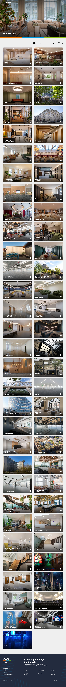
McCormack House (40, 627)
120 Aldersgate (39, 316)
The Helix (37, 239)
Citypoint (37, 355)
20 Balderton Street (9, 336)
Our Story (25, 670)
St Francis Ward (8, 608)
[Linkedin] (3, 662)
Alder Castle (38, 103)
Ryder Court (7, 122)
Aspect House (8, 452)
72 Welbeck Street (40, 277)
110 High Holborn (9, 491)
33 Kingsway (38, 180)
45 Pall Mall (38, 200)
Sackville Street (8, 180)
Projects (50, 2)
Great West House (9, 472)
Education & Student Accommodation (47, 43)
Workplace (37, 43)
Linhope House (39, 297)
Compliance (26, 676)
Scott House (38, 491)
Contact (60, 2)
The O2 (6, 647)
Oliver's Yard (38, 83)
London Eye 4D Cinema (41, 608)
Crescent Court (8, 277)
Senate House (8, 569)
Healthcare (56, 43)
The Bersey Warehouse (41, 511)
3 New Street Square (10, 200)
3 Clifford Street (8, 355)
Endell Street (38, 161)
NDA (5, 103)
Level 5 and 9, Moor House (11, 414)
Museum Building (39, 472)
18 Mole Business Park (10, 239)
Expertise (45, 2)
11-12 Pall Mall (38, 122)
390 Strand (38, 414)
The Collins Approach (41, 670)
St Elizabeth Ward (9, 550)
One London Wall (39, 375)
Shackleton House (9, 141)
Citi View (6, 161)
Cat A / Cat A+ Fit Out (41, 671)
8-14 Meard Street (40, 452)
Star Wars (37, 588)
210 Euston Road (9, 394)
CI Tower (37, 394)
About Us (39, 2)
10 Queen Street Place (41, 336)
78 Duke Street (39, 258)
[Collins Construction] (7, 3)
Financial (25, 674)
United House (38, 433)
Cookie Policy (61, 680)
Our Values (26, 673)
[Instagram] (5, 662)
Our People (26, 671)
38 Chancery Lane (40, 550)
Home (34, 2)
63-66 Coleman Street (10, 83)
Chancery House (39, 219)
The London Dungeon (10, 627)
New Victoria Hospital (41, 530)
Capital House (8, 219)
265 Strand (38, 141)
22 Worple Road (8, 433)
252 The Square (8, 511)
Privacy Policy (56, 680)
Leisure (61, 43)
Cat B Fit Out (40, 673)
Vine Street (38, 64)
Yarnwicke (7, 297)
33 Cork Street (8, 316)
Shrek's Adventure (40, 569)
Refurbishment (40, 674)
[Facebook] (6, 662)
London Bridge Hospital (10, 588)
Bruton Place (7, 258)
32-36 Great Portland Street (12, 64)
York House (7, 530)
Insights (55, 2)
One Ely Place (8, 375)
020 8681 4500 (5, 672)
